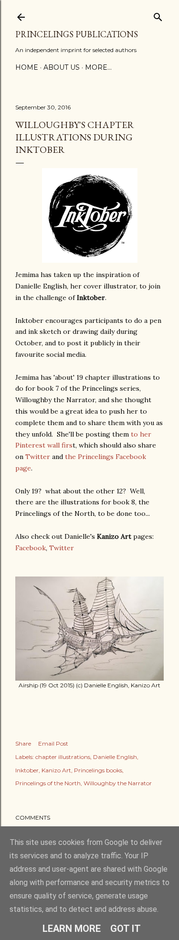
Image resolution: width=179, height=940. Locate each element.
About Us (61, 67)
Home (26, 67)
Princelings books (98, 770)
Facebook (30, 548)
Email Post (53, 743)
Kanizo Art (56, 770)
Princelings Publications (76, 34)
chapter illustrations (62, 756)
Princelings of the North (48, 783)
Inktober (27, 770)
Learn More (71, 928)
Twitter (37, 456)
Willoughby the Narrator (118, 783)
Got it (125, 928)
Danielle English (115, 756)
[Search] (158, 15)
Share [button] (23, 743)
